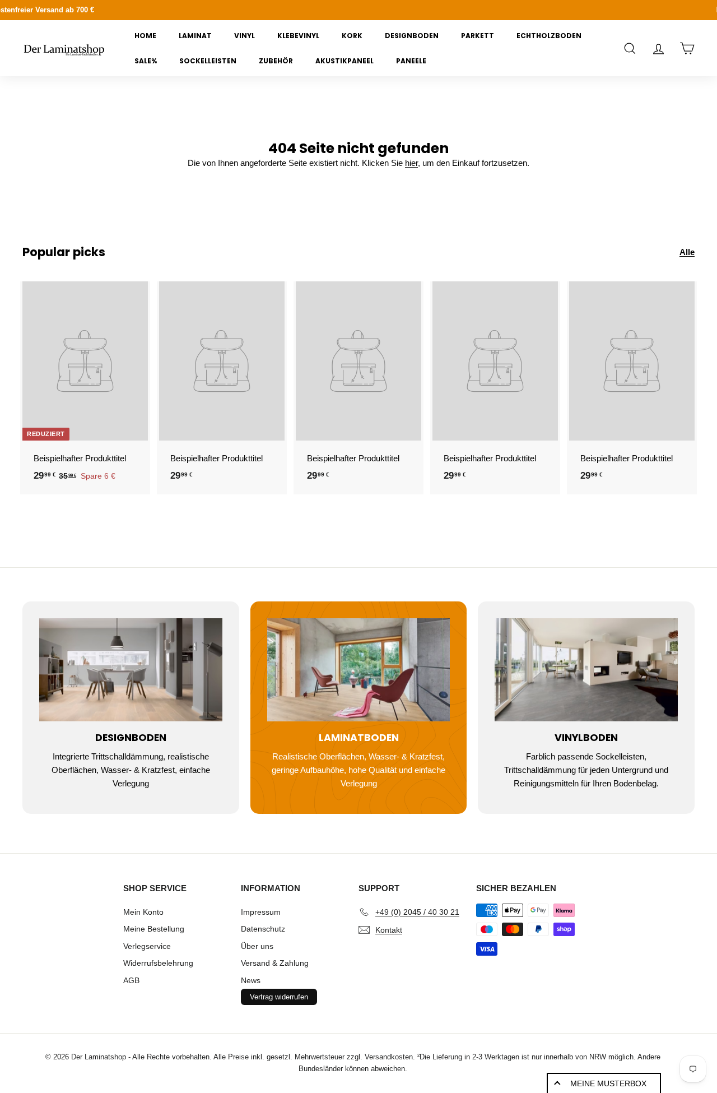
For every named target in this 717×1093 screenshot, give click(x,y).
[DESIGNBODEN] (130, 669)
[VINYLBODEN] (586, 669)
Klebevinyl (298, 35)
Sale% (145, 61)
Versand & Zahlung (275, 962)
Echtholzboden (548, 35)
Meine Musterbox (608, 1083)
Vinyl (244, 35)
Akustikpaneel (344, 61)
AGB (131, 980)
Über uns (257, 946)
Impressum (261, 911)
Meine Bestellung (153, 928)
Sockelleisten (207, 61)
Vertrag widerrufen (279, 997)
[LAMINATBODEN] (358, 669)
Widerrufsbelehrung (158, 962)
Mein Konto (143, 911)
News (250, 980)
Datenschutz (263, 928)
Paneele (411, 61)
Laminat (195, 35)
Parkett (477, 35)
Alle (687, 252)
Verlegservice (147, 946)
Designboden (412, 35)
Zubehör (276, 61)
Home (145, 35)
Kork (352, 35)
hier (411, 163)
